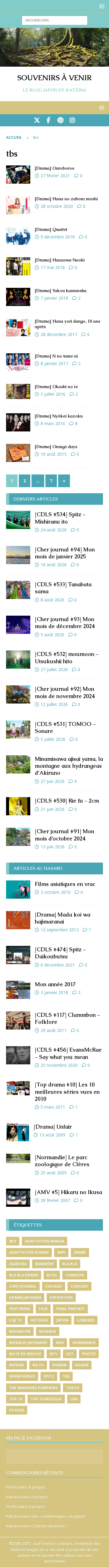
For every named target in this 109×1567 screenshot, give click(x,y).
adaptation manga (44, 1241)
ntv (54, 1353)
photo (89, 1353)
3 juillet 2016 (53, 394)
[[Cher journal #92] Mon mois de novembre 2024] (18, 694)
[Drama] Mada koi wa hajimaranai (62, 918)
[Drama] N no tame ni (56, 356)
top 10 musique (46, 1399)
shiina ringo (22, 1376)
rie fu (38, 1365)
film (43, 1308)
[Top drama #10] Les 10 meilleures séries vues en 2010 (67, 1091)
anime (80, 1252)
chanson (74, 1275)
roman (59, 1365)
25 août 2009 (54, 1173)
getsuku (39, 1320)
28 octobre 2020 (57, 206)
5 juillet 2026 (53, 739)
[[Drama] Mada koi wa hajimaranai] (18, 920)
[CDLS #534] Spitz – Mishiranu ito (60, 518)
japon (62, 1320)
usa (74, 1399)
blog (52, 1275)
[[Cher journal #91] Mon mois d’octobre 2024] (18, 837)
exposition (61, 1297)
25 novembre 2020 (59, 1065)
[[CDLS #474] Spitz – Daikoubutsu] (18, 955)
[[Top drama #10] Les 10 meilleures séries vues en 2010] (18, 1088)
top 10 (15, 1399)
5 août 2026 (52, 634)
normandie (84, 1342)
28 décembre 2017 (59, 334)
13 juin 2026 (52, 847)
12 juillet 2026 (54, 704)
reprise (16, 1365)
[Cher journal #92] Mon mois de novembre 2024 (65, 692)
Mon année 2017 (55, 984)
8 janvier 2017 (54, 363)
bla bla (69, 1263)
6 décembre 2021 (58, 965)
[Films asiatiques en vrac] (18, 889)
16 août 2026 (54, 564)
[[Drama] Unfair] (17, 1132)
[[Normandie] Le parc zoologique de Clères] (18, 1158)
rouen (81, 1365)
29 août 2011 (54, 1030)
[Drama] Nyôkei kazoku (59, 416)
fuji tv (15, 1320)
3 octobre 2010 (56, 892)
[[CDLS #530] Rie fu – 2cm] (18, 806)
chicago (53, 1286)
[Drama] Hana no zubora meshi (66, 198)
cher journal (23, 1286)
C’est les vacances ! (49, 1526)
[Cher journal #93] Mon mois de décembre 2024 (65, 623)
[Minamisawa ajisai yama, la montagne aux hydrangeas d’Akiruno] (18, 764)
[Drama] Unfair (53, 1126)
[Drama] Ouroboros (54, 168)
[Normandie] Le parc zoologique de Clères (62, 1161)
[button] (100, 6)
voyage (16, 1410)
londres (85, 1320)
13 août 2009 (52, 1135)
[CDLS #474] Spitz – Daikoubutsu (60, 953)
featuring (19, 1308)
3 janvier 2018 (54, 992)
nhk (60, 1342)
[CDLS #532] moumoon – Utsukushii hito (66, 657)
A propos (36, 1487)
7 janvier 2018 (54, 298)
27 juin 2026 (52, 781)
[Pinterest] (60, 120)
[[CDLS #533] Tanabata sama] (18, 590)
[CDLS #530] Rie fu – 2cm (67, 800)
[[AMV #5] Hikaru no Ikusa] (18, 1198)
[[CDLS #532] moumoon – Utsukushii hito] (18, 659)
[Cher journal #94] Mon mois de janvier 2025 (65, 553)
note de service (25, 1353)
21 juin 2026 (52, 809)
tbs (66, 1376)
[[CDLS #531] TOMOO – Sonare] (18, 729)
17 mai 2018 (53, 267)
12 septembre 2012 (60, 930)
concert (79, 1286)
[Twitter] (36, 120)
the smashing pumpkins (33, 1387)
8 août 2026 (52, 600)
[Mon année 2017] (18, 990)
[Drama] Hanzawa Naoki (60, 260)
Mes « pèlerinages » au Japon (58, 1516)
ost (70, 1353)
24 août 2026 (54, 530)
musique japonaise (28, 1342)
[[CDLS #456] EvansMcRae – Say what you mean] (18, 1055)
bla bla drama (23, 1275)
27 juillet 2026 (54, 669)
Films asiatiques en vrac (65, 883)
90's (12, 1241)
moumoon (20, 1331)
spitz (49, 1376)
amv (61, 1252)
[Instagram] (72, 120)
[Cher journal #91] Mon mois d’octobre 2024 (64, 835)
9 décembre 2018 (58, 237)
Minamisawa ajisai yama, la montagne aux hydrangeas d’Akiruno (69, 766)
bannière (44, 1263)
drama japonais (25, 1297)
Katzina (13, 1496)
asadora (18, 1263)
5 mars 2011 (53, 1107)
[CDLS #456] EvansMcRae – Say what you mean (68, 1053)
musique (47, 1331)
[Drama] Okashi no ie (56, 386)
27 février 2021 (55, 175)
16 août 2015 (54, 454)
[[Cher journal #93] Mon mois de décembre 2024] (18, 625)
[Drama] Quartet (51, 229)
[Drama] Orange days (56, 446)
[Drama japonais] (18, 174)
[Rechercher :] (54, 20)
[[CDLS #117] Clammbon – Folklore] (18, 1020)
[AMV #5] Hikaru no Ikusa (68, 1192)
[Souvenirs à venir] (54, 63)
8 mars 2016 (53, 423)
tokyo (72, 1387)
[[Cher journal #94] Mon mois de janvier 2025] (18, 555)
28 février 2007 (55, 1200)
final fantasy (70, 1308)
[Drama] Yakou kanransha (61, 290)
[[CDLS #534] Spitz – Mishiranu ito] (18, 520)
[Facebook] (48, 120)
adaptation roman (29, 1252)
